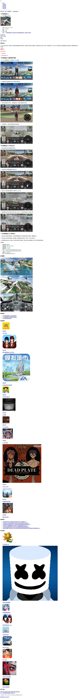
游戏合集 (4, 8)
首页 (3, 3)
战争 (9, 691)
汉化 (43, 45)
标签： (4, 32)
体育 (17, 691)
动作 (3, 691)
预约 (1, 37)
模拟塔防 (9, 11)
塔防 (15, 691)
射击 (7, 691)
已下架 (1, 38)
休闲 (5, 691)
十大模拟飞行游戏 (27, 32)
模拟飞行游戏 (12, 32)
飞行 (1, 45)
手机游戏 (4, 4)
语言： (4, 31)
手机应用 (4, 5)
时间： (4, 27)
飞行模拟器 (7, 32)
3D (12, 45)
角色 (1, 691)
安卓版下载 (2, 34)
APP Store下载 (3, 36)
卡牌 (11, 691)
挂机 (19, 691)
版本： (4, 30)
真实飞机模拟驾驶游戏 (19, 32)
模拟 (4, 45)
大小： (4, 28)
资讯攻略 (4, 6)
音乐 (13, 691)
